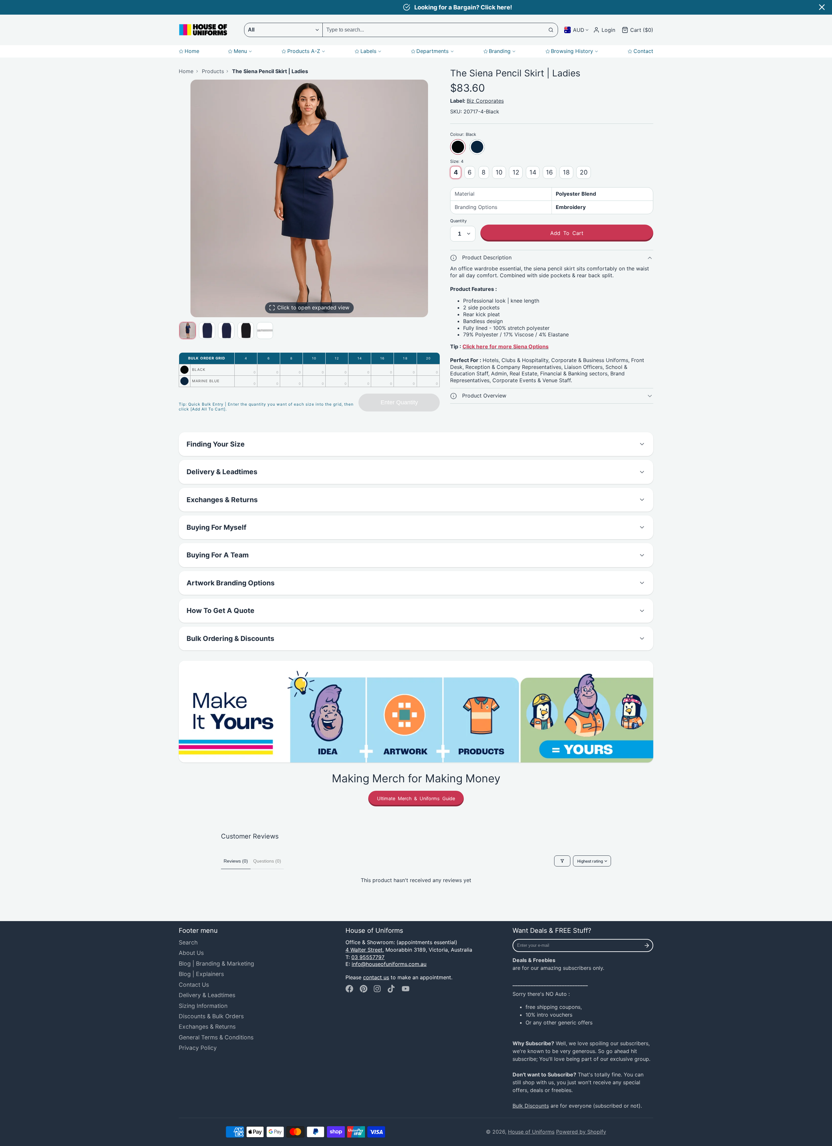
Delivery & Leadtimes (207, 995)
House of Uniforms (531, 1131)
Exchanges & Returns (207, 1026)
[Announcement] (416, 7)
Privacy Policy (198, 1047)
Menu (240, 51)
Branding (500, 51)
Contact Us (194, 984)
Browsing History (572, 51)
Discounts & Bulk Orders (211, 1016)
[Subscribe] (647, 945)
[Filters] (562, 860)
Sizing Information (203, 1005)
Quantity (458, 220)
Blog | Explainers (201, 973)
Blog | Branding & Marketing (216, 963)
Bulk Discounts (531, 1105)
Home (192, 51)
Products (213, 71)
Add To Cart (566, 233)
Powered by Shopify (581, 1131)
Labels (368, 51)
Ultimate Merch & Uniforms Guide (416, 798)
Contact (643, 51)
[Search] (551, 30)
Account (604, 30)
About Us (191, 952)
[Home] (203, 30)
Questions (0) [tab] (267, 861)
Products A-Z (303, 51)
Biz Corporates (485, 101)
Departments (432, 51)
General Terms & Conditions (216, 1037)
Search (188, 942)
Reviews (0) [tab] (236, 861)
